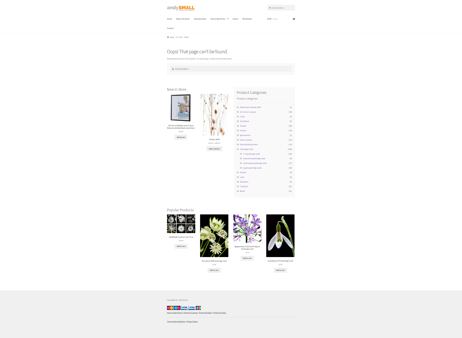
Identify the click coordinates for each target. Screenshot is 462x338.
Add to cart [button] (181, 246)
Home (169, 19)
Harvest (243, 172)
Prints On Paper (205, 312)
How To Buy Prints (174, 312)
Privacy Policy (192, 321)
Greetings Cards (246, 149)
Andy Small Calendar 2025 (250, 107)
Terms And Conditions (176, 321)
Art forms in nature (248, 112)
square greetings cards (252, 168)
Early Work (244, 121)
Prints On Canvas (190, 312)
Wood (242, 191)
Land (242, 177)
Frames (243, 130)
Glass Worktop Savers (249, 144)
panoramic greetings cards (254, 158)
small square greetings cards (255, 163)
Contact (170, 28)
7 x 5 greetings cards (251, 154)
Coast (242, 116)
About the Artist (183, 19)
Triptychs (244, 186)
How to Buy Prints (217, 19)
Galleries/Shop (200, 19)
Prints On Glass (219, 312)
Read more (181, 137)
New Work (244, 182)
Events (235, 19)
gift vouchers (245, 135)
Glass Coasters (246, 140)
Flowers (243, 126)
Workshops (247, 19)
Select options (214, 149)
